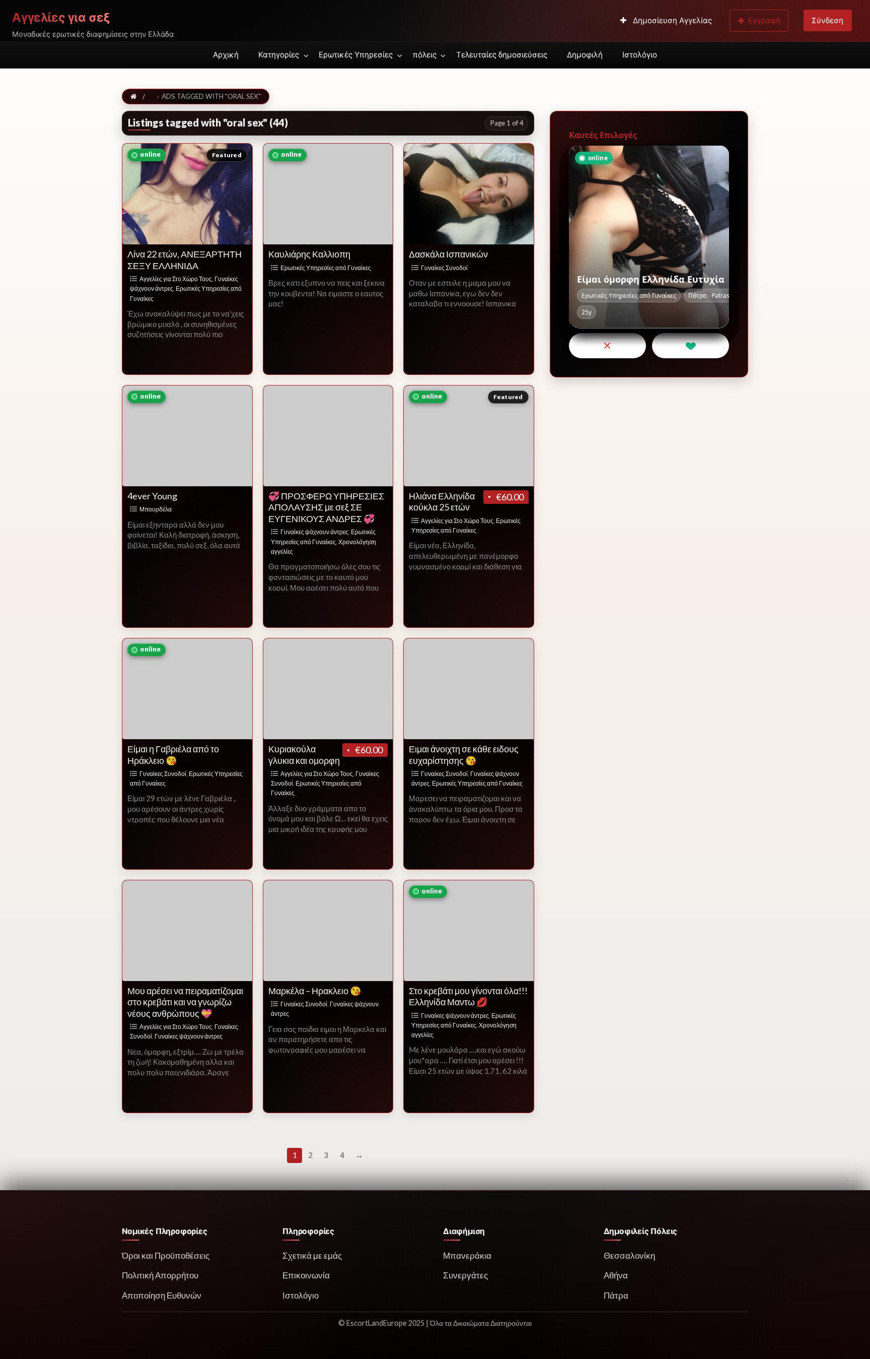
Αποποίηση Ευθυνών (161, 1295)
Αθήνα (616, 1275)
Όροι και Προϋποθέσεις (165, 1255)
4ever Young (152, 495)
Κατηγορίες (278, 54)
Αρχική (226, 54)
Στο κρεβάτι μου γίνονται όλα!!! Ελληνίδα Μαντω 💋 (468, 996)
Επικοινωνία (306, 1275)
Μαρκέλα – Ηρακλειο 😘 (314, 990)
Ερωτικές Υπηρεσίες (356, 54)
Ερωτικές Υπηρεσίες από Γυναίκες (325, 268)
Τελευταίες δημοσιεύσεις (501, 54)
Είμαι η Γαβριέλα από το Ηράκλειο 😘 (173, 754)
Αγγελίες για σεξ (61, 17)
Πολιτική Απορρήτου (160, 1275)
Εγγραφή (764, 20)
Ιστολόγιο (639, 54)
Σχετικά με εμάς (312, 1255)
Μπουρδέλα (155, 509)
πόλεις (425, 54)
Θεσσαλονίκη (629, 1255)
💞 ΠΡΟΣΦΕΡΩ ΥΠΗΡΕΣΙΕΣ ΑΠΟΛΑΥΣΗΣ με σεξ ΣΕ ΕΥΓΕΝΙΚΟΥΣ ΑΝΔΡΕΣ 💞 (326, 507)
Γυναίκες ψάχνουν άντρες (314, 532)
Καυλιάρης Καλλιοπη (309, 254)
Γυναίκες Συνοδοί (444, 268)
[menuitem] (665, 21)
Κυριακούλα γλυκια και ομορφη (304, 754)
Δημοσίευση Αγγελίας (671, 20)
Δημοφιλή (585, 54)
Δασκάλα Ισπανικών (448, 254)
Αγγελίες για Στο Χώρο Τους (175, 279)
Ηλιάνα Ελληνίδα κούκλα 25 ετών (442, 501)
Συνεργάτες (465, 1275)
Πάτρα (616, 1295)
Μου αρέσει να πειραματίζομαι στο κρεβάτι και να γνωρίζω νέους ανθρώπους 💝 (185, 1002)
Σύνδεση (827, 20)
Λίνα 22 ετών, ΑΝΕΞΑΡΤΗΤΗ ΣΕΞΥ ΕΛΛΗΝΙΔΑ (184, 259)
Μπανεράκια (467, 1255)
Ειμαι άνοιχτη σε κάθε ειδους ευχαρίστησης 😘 (464, 754)
